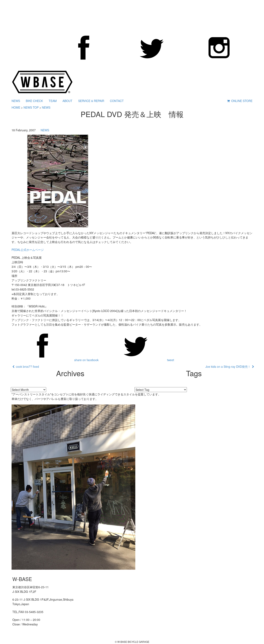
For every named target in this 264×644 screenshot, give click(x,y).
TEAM (53, 101)
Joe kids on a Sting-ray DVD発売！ (228, 366)
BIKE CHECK (34, 101)
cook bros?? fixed (26, 366)
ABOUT (67, 101)
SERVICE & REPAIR (91, 101)
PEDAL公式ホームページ (28, 250)
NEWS (16, 101)
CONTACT (117, 101)
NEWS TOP (31, 107)
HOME (16, 107)
